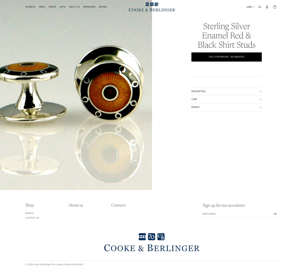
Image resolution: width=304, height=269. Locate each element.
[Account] (267, 7)
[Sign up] (275, 214)
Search (29, 213)
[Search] (260, 7)
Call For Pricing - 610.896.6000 (226, 56)
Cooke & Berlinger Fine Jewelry (48, 264)
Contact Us (32, 217)
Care (194, 99)
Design (195, 107)
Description (198, 91)
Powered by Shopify (73, 264)
